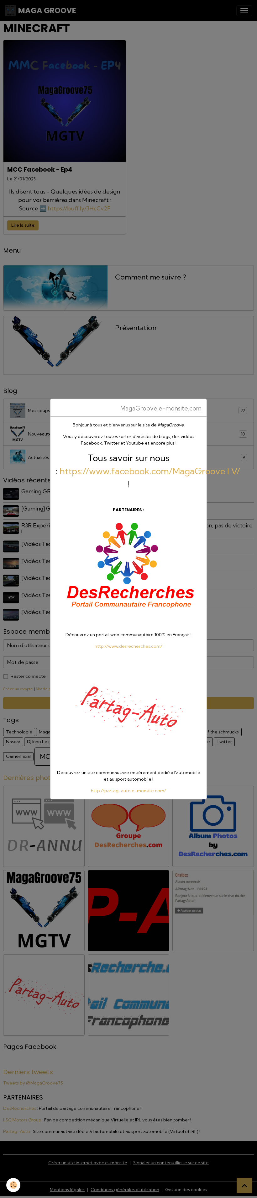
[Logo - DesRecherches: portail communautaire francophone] (128, 572)
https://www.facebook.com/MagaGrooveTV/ (150, 471)
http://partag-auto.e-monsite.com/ (128, 790)
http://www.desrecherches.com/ (128, 646)
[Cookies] (13, 1185)
